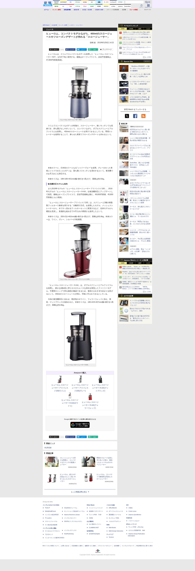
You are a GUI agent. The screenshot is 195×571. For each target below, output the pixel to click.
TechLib (111, 537)
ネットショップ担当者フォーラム (74, 511)
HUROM (47, 448)
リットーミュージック (96, 508)
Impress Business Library (72, 514)
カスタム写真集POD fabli (137, 530)
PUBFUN (129, 518)
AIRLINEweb (113, 508)
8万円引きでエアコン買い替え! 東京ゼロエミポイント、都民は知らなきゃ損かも (140, 132)
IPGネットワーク (131, 524)
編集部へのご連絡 (90, 546)
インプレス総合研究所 (52, 514)
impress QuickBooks (135, 514)
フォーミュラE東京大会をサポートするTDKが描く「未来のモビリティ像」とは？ (140, 91)
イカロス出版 (111, 505)
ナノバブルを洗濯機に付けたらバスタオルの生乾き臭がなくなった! (140, 303)
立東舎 (91, 518)
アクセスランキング (131, 26)
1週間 (139, 29)
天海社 (131, 508)
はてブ (83, 49)
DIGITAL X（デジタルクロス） (73, 521)
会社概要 (116, 546)
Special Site (128, 61)
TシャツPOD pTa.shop (136, 527)
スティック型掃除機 (113, 9)
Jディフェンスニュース (116, 511)
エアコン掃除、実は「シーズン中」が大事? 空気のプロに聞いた (140, 251)
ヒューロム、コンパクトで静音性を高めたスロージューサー (104, 476)
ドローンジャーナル (51, 521)
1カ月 (148, 29)
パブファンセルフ (134, 521)
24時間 (131, 29)
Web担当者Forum (50, 511)
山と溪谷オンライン (95, 524)
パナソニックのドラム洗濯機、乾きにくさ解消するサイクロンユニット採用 (140, 200)
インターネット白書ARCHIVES (54, 538)
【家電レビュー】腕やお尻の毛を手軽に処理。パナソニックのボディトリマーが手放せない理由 (136, 34)
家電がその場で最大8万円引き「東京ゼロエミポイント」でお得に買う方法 (140, 318)
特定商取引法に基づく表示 (144, 546)
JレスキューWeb (114, 518)
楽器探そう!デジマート (96, 511)
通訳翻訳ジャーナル (115, 514)
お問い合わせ (65, 546)
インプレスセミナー (70, 518)
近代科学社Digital (94, 534)
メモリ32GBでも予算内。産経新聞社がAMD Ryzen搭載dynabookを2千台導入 (140, 99)
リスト (62, 49)
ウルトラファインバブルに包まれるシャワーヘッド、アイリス (140, 148)
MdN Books (112, 527)
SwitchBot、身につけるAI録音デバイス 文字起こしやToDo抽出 (139, 165)
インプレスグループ (128, 546)
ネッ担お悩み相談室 (51, 525)
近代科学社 (90, 531)
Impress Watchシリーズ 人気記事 (136, 260)
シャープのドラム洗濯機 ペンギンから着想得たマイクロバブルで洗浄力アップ (140, 173)
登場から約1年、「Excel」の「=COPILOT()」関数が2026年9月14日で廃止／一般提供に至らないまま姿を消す (136, 268)
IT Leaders (48, 518)
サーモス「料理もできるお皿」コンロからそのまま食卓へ (140, 224)
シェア (72, 49)
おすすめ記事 (128, 296)
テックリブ (110, 534)
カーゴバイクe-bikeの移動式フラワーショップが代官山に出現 (140, 156)
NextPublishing (69, 534)
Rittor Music (91, 505)
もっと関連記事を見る (79, 492)
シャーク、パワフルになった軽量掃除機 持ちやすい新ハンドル (140, 232)
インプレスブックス (70, 530)
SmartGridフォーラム (70, 508)
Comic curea (132, 511)
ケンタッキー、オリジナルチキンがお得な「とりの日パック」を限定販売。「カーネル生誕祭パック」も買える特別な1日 (136, 278)
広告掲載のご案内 (77, 546)
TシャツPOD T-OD (95, 514)
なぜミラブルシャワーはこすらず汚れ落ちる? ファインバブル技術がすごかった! (140, 185)
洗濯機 (124, 9)
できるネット (49, 534)
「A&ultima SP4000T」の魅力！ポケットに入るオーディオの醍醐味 (140, 68)
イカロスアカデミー (115, 521)
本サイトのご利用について (51, 546)
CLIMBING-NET (94, 527)
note (94, 49)
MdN (108, 525)
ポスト (55, 49)
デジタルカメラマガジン (52, 531)
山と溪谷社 (90, 521)
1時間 (122, 29)
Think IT (47, 508)
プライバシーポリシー (105, 546)
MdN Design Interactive (116, 531)
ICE (127, 505)
